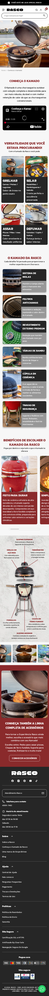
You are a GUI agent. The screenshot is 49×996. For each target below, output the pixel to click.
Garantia (6, 921)
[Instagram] (18, 780)
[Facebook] (12, 780)
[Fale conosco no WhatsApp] (42, 989)
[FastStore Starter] (24, 773)
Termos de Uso (8, 896)
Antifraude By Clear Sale (13, 942)
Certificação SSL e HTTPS (13, 937)
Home (3, 70)
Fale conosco (8, 877)
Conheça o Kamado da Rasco (14, 847)
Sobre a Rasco (8, 842)
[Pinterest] (24, 780)
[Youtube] (30, 780)
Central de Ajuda (9, 872)
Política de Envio (9, 917)
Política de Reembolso (12, 912)
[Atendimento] (36, 10)
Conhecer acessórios (24, 758)
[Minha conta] (41, 10)
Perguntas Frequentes (12, 882)
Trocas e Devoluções (11, 891)
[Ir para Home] (20, 10)
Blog (4, 856)
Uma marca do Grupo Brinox (14, 851)
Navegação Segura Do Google (15, 947)
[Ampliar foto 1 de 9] (24, 653)
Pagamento (7, 886)
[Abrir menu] (3, 10)
